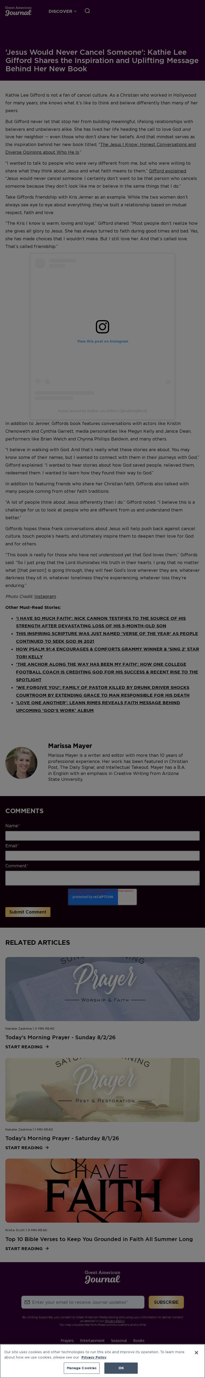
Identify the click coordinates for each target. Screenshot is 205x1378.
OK (121, 1368)
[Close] (196, 1353)
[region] (102, 1361)
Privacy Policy (94, 1357)
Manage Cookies (82, 1368)
